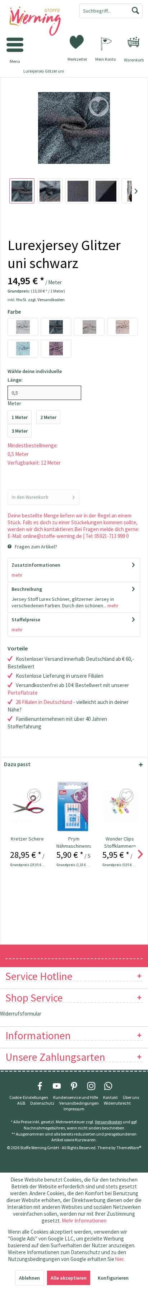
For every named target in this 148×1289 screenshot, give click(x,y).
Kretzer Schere (27, 838)
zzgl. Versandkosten (46, 299)
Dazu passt (17, 764)
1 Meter (19, 417)
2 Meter (48, 417)
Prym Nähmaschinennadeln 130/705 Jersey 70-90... (73, 842)
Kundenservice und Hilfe (75, 1097)
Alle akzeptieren (69, 1278)
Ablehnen (29, 1278)
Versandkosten (108, 1121)
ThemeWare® (128, 1147)
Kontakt (110, 1097)
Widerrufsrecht (117, 1103)
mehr (17, 575)
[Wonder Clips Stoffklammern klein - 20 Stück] (119, 806)
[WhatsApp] (108, 1086)
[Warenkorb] (133, 42)
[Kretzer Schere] (27, 806)
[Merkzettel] (77, 41)
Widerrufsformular (20, 1013)
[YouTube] (57, 1086)
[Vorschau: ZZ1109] (21, 190)
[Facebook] (40, 1086)
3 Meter (19, 431)
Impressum (74, 1108)
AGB (21, 1103)
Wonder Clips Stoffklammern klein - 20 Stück (120, 842)
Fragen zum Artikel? (35, 546)
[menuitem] (133, 42)
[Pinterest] (74, 1086)
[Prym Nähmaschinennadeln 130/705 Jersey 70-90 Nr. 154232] (73, 806)
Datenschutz (42, 1103)
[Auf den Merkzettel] (35, 796)
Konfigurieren (113, 1278)
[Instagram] (91, 1086)
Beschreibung (26, 589)
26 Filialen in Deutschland (44, 702)
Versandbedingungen (79, 1103)
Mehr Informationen (84, 1220)
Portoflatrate (23, 692)
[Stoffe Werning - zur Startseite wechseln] (37, 22)
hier (119, 1259)
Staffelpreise (25, 619)
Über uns (131, 1097)
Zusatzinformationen (35, 565)
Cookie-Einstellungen (28, 1097)
